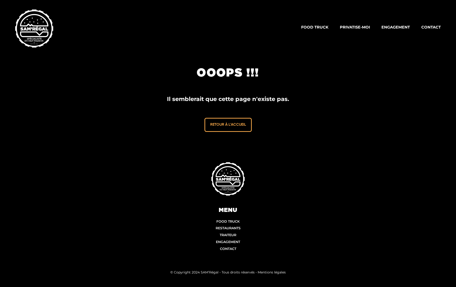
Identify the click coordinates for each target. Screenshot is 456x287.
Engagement (228, 242)
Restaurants (228, 228)
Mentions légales (272, 272)
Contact (228, 249)
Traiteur (228, 235)
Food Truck (228, 221)
